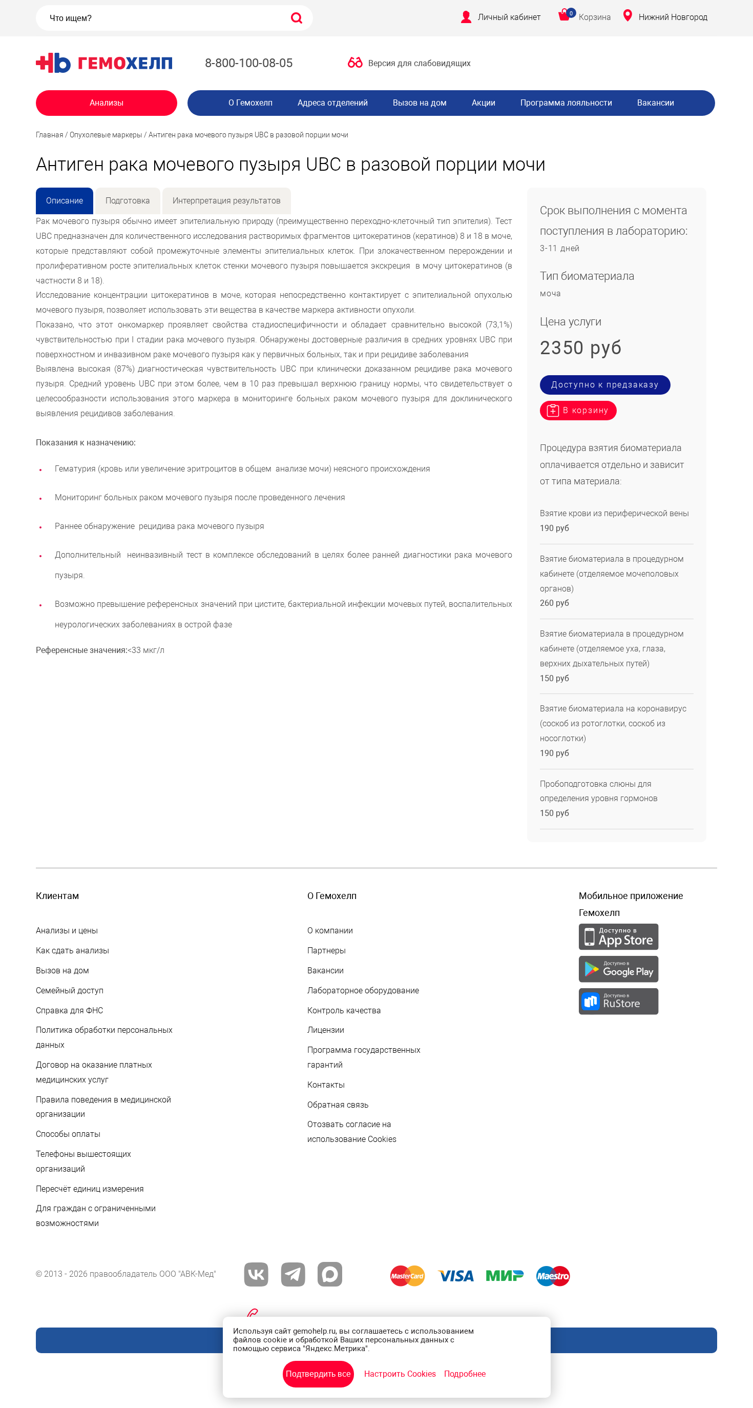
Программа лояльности (566, 103)
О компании (330, 930)
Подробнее (465, 1374)
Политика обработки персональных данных (104, 1037)
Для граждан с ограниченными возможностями (96, 1215)
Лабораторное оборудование (363, 990)
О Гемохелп (250, 103)
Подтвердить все (318, 1374)
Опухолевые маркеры (106, 135)
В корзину (586, 410)
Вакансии (655, 103)
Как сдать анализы (72, 950)
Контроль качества (344, 1010)
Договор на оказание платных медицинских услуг (94, 1072)
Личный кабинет (509, 17)
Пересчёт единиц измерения (90, 1189)
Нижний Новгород (673, 17)
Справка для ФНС (69, 1010)
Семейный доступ (69, 990)
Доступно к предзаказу (605, 385)
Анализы (106, 103)
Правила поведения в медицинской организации (103, 1107)
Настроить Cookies (400, 1374)
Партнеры (326, 950)
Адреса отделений (333, 103)
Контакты (326, 1085)
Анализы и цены (67, 930)
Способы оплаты (68, 1134)
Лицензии (325, 1030)
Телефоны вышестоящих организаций (83, 1161)
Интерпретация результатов (227, 201)
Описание (64, 201)
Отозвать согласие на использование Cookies (351, 1131)
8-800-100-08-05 (248, 63)
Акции (483, 103)
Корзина (595, 17)
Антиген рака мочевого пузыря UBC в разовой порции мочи (248, 135)
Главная (50, 135)
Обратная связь (338, 1105)
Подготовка (128, 201)
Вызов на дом (420, 103)
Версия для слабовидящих (419, 63)
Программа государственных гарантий (364, 1057)
